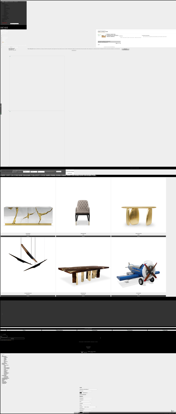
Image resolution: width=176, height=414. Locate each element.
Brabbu (139, 234)
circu (138, 294)
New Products (4, 363)
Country (81, 406)
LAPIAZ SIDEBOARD (28, 233)
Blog (3, 380)
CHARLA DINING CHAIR (83, 233)
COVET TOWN (6, 17)
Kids (3, 42)
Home (98, 30)
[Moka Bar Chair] (37, 110)
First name (81, 398)
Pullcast (5, 374)
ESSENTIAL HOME (6, 13)
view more (73, 50)
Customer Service (92, 341)
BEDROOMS (22, 45)
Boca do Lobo (28, 234)
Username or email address (84, 389)
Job (80, 401)
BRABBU (5, 11)
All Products (5, 36)
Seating (3, 39)
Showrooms (4, 15)
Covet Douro (6, 16)
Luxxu (83, 234)
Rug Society (6, 373)
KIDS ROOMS (15, 45)
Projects (3, 20)
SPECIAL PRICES (4, 22)
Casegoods (4, 38)
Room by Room (4, 19)
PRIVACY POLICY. (52, 171)
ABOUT (3, 1)
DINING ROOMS (12, 45)
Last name (81, 399)
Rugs (3, 43)
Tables (3, 40)
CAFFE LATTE (6, 10)
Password (81, 410)
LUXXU (5, 6)
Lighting (4, 41)
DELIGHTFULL (6, 12)
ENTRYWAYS (3, 45)
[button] (2, 314)
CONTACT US (7, 1)
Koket (5, 369)
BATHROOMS (19, 45)
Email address (82, 408)
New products (5, 37)
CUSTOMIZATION (11, 49)
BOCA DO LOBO (6, 5)
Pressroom (4, 381)
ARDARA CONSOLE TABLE (139, 233)
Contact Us (96, 341)
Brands (3, 3)
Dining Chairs (104, 30)
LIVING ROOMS (7, 45)
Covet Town (6, 377)
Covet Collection (6, 368)
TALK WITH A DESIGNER (87, 341)
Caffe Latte (6, 370)
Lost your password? (83, 394)
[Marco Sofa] (37, 165)
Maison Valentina (6, 367)
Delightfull (5, 371)
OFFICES (25, 45)
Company (81, 403)
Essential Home (6, 372)
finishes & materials (81, 341)
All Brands (5, 4)
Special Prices (4, 382)
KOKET (5, 9)
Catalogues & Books (5, 18)
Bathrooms (6, 361)
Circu (5, 366)
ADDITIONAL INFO (11, 48)
